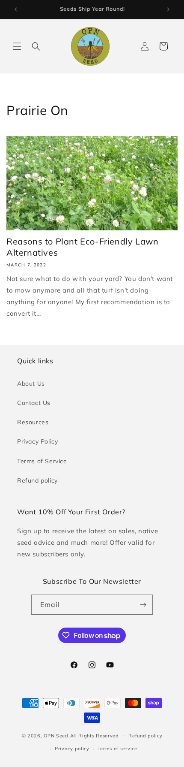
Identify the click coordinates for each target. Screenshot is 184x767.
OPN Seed (57, 735)
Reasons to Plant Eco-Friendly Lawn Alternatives (82, 247)
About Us (31, 383)
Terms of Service (42, 461)
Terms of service (117, 749)
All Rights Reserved (95, 735)
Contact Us (33, 403)
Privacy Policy (37, 441)
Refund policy (37, 480)
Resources (32, 422)
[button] (17, 46)
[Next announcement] (168, 9)
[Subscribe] (143, 605)
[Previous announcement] (15, 9)
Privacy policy (72, 749)
